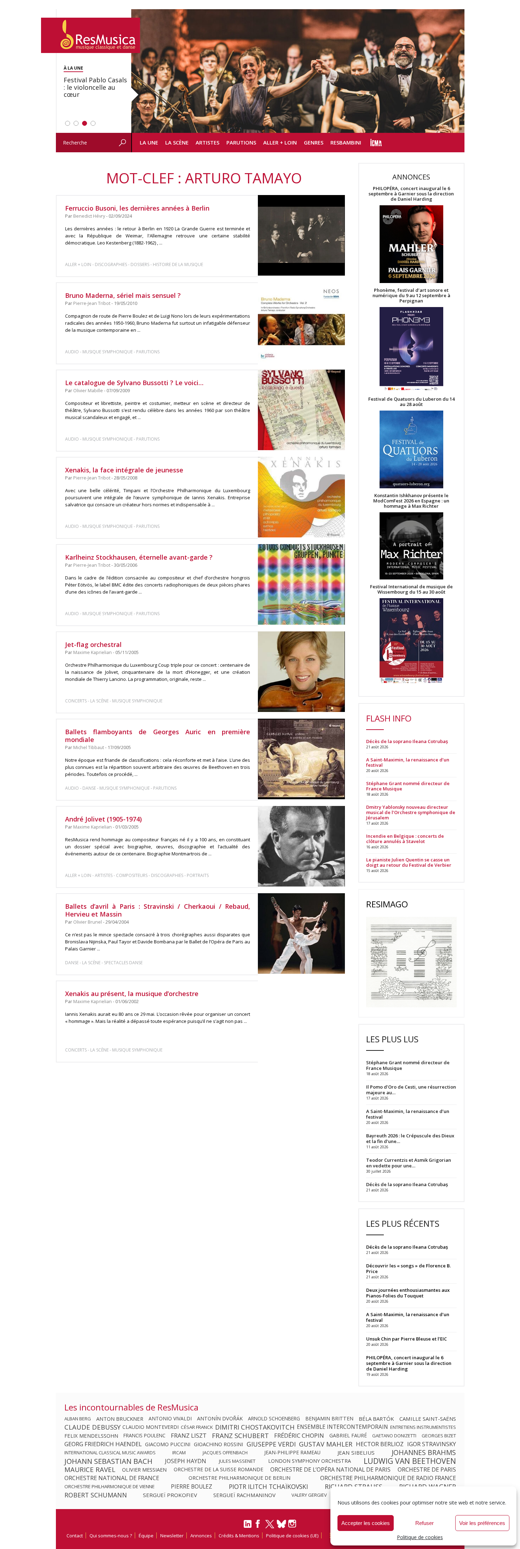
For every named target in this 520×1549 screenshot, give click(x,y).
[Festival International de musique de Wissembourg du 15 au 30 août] (411, 641)
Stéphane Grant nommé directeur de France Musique (408, 786)
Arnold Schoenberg (274, 1418)
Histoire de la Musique (178, 264)
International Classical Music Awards (110, 1452)
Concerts (76, 701)
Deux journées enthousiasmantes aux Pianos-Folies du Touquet (408, 1293)
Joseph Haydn (185, 1461)
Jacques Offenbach (225, 1452)
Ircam (179, 1452)
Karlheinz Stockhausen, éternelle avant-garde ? (139, 557)
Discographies (111, 264)
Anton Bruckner (119, 1418)
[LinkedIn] (248, 1527)
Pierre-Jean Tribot (91, 303)
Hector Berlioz (380, 1444)
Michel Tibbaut (88, 747)
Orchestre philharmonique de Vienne (109, 1486)
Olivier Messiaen (144, 1469)
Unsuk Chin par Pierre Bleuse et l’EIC (406, 1339)
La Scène (177, 142)
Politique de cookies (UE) (292, 1535)
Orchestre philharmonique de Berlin (239, 1478)
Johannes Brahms (424, 1452)
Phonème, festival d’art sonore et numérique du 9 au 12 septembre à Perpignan (411, 296)
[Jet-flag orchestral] (301, 671)
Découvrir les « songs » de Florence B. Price (408, 1268)
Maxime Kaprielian (92, 652)
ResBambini (345, 142)
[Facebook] (258, 1526)
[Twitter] (270, 1527)
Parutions (241, 142)
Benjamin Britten (329, 1418)
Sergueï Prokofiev (170, 1495)
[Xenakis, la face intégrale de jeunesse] (301, 497)
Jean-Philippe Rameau (292, 1452)
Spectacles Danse (123, 963)
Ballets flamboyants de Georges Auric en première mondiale (157, 736)
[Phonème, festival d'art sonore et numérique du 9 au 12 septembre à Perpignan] (411, 350)
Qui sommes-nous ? (110, 1535)
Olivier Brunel (87, 922)
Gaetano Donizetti (394, 1435)
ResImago (387, 904)
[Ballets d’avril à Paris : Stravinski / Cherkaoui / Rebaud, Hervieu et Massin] (301, 933)
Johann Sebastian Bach (108, 1461)
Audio (72, 352)
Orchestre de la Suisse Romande (218, 1469)
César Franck (197, 1427)
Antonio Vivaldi (170, 1418)
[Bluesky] (281, 1524)
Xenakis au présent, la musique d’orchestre (131, 993)
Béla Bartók (376, 1418)
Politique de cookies (420, 1537)
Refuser (424, 1523)
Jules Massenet (237, 1461)
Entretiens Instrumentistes (423, 1427)
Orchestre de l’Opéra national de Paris (330, 1469)
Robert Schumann (95, 1495)
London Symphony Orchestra (309, 1461)
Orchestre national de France (111, 1478)
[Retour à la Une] (90, 35)
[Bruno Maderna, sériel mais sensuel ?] (301, 322)
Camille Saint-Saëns (427, 1418)
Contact (75, 1535)
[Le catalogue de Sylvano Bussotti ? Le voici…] (301, 410)
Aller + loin (280, 142)
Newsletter (172, 1535)
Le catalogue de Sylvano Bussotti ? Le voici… (134, 382)
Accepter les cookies (365, 1523)
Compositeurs (132, 875)
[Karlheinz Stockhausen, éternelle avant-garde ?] (301, 584)
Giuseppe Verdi (271, 1444)
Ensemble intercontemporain (342, 1427)
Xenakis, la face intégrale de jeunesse (124, 470)
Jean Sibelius (356, 1452)
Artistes (207, 142)
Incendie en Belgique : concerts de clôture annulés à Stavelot (405, 839)
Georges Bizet (439, 1435)
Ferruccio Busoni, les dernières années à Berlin (137, 208)
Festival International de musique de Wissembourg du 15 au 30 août (411, 589)
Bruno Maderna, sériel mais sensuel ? (123, 295)
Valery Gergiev (309, 1495)
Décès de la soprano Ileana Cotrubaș (407, 741)
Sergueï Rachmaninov (244, 1495)
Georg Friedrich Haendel (103, 1444)
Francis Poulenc (144, 1435)
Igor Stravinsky (431, 1444)
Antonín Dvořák (220, 1418)
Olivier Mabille (88, 391)
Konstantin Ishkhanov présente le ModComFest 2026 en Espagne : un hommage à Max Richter (411, 501)
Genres (313, 142)
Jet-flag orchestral (93, 644)
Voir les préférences (482, 1523)
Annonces (201, 1535)
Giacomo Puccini (167, 1444)
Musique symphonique (107, 352)
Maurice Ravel (89, 1469)
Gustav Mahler (325, 1444)
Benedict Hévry (89, 216)
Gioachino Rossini (218, 1444)
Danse (89, 788)
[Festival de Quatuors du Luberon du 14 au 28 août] (411, 450)
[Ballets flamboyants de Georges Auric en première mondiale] (301, 759)
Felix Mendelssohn (91, 1435)
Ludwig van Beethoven (410, 1461)
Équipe (146, 1535)
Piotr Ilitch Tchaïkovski (268, 1486)
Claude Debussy (92, 1427)
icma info (376, 142)
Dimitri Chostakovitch (255, 1427)
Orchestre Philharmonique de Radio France (388, 1478)
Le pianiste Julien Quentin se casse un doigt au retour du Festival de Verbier (408, 862)
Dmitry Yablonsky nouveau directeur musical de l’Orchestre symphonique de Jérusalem (410, 812)
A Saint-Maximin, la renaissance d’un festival (407, 762)
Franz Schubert (240, 1435)
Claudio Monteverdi (150, 1427)
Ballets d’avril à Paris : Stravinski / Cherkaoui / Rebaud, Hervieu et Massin (157, 910)
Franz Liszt (189, 1435)
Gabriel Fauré (348, 1435)
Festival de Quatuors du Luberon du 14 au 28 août (411, 401)
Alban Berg (77, 1418)
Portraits (198, 875)
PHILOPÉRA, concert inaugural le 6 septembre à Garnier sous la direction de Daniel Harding (411, 194)
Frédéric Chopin (299, 1435)
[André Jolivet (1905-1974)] (301, 846)
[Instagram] (293, 1524)
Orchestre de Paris (427, 1469)
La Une (149, 142)
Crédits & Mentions (239, 1535)
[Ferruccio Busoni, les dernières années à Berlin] (301, 235)
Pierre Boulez (191, 1486)
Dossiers (140, 264)
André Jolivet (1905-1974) (103, 819)
